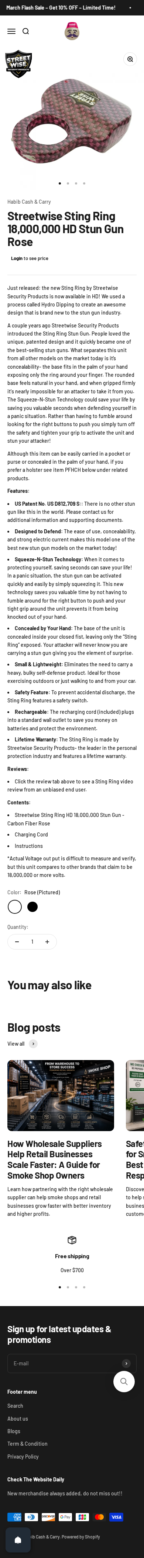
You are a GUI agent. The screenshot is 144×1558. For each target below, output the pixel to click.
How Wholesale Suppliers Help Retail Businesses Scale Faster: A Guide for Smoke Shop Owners (54, 1159)
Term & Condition (27, 1444)
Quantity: (17, 927)
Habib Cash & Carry (29, 202)
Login (17, 258)
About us (17, 1418)
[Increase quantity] (47, 941)
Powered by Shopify (81, 1536)
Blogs (13, 1431)
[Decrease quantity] (17, 941)
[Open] (18, 1539)
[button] (124, 1381)
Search (15, 1406)
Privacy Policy (23, 1456)
